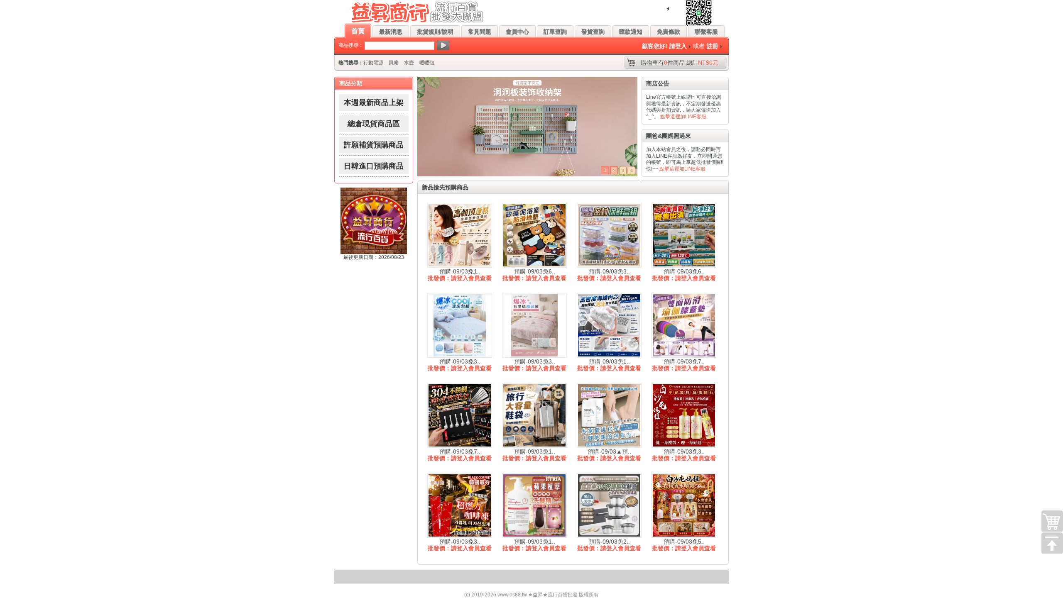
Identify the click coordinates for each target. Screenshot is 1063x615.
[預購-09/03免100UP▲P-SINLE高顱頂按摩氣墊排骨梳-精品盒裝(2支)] (460, 235)
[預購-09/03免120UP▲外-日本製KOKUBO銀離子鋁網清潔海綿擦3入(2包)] (609, 325)
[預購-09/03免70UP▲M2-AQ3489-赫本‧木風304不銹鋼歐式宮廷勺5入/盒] (460, 415)
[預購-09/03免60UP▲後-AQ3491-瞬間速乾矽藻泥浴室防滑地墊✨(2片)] (534, 235)
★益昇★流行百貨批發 (553, 595)
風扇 (394, 63)
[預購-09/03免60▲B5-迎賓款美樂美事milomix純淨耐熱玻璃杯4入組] (684, 235)
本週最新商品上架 (374, 102)
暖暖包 (426, 63)
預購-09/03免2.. (609, 541)
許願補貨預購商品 (374, 145)
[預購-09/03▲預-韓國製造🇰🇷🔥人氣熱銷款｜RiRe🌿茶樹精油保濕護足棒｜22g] (609, 415)
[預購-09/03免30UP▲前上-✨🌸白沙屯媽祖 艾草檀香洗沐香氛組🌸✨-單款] (684, 415)
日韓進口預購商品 (374, 166)
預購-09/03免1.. (459, 271)
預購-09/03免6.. (534, 271)
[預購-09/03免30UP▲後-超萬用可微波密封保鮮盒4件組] (609, 235)
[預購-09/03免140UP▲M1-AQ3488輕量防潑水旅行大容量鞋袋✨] (534, 415)
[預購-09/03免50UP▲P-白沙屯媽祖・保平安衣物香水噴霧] (684, 505)
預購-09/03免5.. (684, 541)
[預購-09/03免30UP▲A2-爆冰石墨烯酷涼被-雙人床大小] (534, 325)
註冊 (712, 46)
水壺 (409, 63)
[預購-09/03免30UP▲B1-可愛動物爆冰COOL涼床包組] (460, 325)
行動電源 (373, 63)
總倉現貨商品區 (374, 124)
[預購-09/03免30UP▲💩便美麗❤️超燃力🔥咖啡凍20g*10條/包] (460, 505)
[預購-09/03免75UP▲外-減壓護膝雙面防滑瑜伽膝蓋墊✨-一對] (684, 325)
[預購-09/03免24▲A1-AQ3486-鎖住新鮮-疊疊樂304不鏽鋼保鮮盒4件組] (609, 505)
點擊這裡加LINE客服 (683, 117)
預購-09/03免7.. (684, 361)
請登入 (678, 46)
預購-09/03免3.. (609, 271)
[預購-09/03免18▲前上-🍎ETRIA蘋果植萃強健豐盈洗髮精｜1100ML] (534, 505)
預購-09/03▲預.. (609, 451)
